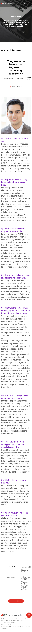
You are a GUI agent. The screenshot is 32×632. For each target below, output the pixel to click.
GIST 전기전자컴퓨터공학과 (7, 3)
